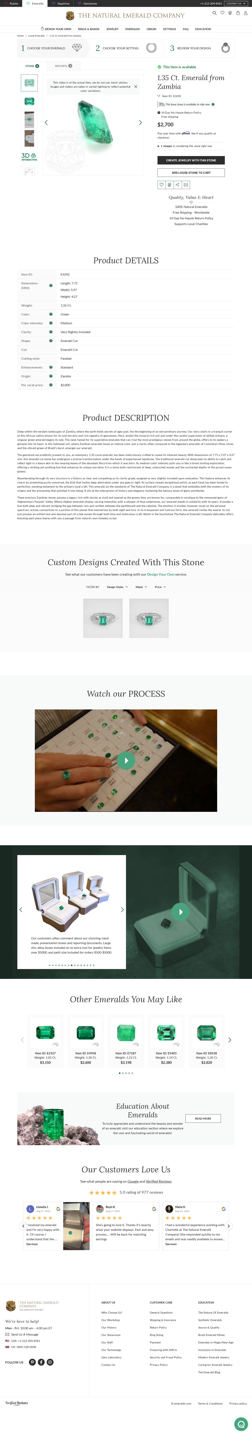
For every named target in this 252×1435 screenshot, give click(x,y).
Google (133, 1181)
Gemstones (90, 3)
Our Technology (111, 1349)
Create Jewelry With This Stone (191, 160)
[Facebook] (41, 1362)
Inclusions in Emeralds (212, 1349)
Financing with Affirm (163, 1349)
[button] (140, 122)
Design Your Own (160, 574)
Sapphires (63, 3)
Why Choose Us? (111, 1312)
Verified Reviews (159, 1181)
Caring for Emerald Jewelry (215, 1364)
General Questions (161, 1312)
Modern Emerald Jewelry (213, 1357)
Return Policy (158, 1327)
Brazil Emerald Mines (211, 1335)
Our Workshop (110, 1320)
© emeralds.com (181, 1403)
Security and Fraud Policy (166, 1357)
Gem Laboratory (111, 1357)
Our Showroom (110, 1335)
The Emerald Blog (209, 1372)
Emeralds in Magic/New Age (215, 1342)
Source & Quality (208, 1327)
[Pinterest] (32, 1362)
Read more (208, 1119)
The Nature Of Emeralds (213, 1312)
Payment (155, 1342)
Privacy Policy (159, 1364)
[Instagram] (50, 1362)
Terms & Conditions (210, 1403)
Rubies (14, 3)
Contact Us (108, 1364)
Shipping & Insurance (163, 1320)
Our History (108, 1327)
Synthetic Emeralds (210, 1320)
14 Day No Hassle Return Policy (181, 112)
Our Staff (107, 1342)
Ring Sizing (156, 1335)
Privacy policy (238, 1403)
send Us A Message (24, 1334)
